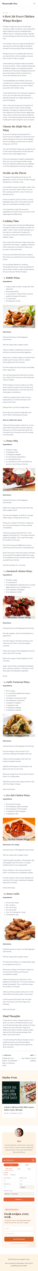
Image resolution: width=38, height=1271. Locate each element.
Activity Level (8, 1190)
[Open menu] (34, 3)
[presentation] (19, 1092)
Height (23, 1178)
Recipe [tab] (19, 1169)
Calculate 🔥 (19, 1199)
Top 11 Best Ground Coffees (28, 1058)
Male (6, 1175)
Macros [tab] (29, 1169)
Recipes (5, 13)
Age (7, 1178)
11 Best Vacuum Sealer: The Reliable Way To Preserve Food (9, 1060)
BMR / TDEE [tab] (8, 1169)
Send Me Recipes (19, 1239)
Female (13, 1175)
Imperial (27, 1165)
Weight (7, 1184)
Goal (21, 1184)
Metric (11, 1165)
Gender (6, 1172)
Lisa (7, 1113)
